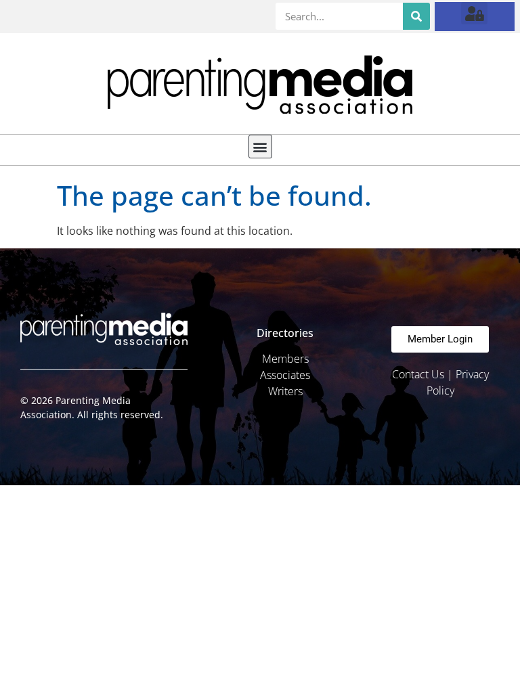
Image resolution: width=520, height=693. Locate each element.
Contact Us (418, 374)
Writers (285, 391)
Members (285, 358)
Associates (285, 374)
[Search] (416, 16)
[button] (474, 13)
